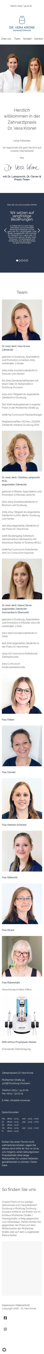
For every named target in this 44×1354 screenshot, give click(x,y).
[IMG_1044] (22, 320)
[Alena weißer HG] (22, 579)
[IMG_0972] (22, 903)
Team (17, 38)
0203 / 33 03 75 (15, 1093)
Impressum (8, 1305)
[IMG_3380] (22, 956)
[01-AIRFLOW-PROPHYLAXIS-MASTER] (22, 1015)
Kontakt (27, 38)
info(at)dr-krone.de (20, 1100)
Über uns (6, 38)
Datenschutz (23, 1305)
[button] (4, 1349)
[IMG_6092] (22, 746)
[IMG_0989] (22, 451)
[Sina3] (22, 798)
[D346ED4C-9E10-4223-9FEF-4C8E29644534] (22, 693)
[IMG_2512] (22, 851)
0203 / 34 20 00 (24, 6)
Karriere (38, 38)
